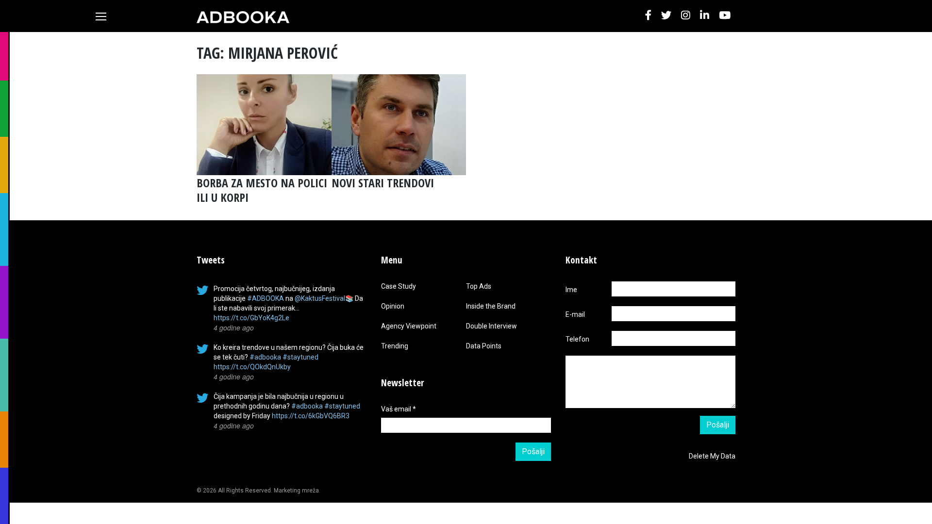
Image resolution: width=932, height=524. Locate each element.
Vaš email (398, 409)
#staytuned (300, 357)
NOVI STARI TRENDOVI (383, 183)
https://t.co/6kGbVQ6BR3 (311, 416)
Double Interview (491, 326)
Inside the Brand (491, 306)
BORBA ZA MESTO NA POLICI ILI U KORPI (262, 190)
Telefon (577, 339)
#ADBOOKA (265, 298)
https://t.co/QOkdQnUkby (252, 367)
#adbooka (265, 357)
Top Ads (478, 286)
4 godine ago (234, 327)
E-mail (575, 314)
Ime (571, 290)
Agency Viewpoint (408, 326)
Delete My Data (712, 456)
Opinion (392, 306)
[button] (648, 16)
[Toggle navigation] (101, 16)
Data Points (483, 346)
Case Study (398, 286)
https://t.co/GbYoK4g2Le (251, 318)
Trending (394, 346)
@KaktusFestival (320, 298)
